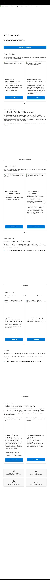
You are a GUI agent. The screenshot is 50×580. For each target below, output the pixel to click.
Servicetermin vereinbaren (25, 47)
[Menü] (5, 3)
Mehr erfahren (25, 285)
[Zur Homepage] (25, 2)
